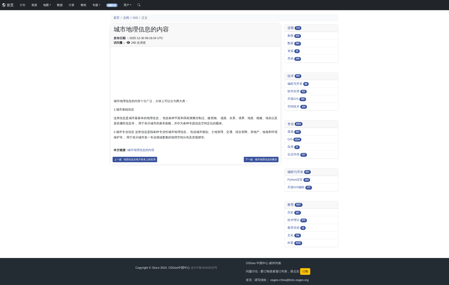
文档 (22, 5)
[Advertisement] (195, 73)
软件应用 (296, 91)
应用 (292, 147)
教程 (83, 5)
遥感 (293, 131)
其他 (293, 58)
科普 (294, 242)
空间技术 (296, 106)
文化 (293, 235)
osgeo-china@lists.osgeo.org (289, 280)
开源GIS (295, 98)
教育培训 (295, 227)
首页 (10, 5)
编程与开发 (297, 83)
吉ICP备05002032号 (204, 267)
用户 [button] (126, 5)
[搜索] (139, 5)
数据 (60, 5)
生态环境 (296, 154)
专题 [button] (95, 5)
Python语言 (298, 179)
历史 (293, 212)
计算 (71, 5)
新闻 (293, 35)
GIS (135, 17)
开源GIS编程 (298, 187)
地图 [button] (46, 5)
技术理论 (296, 220)
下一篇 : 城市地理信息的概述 (261, 159)
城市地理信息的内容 (141, 150)
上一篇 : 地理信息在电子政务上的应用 (135, 159)
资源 (34, 5)
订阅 (305, 271)
